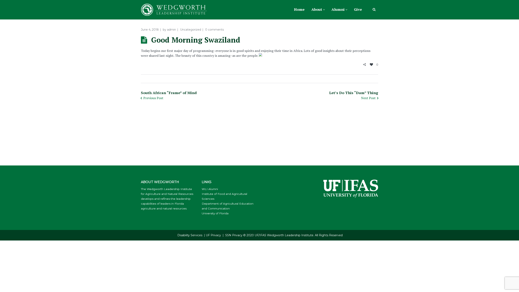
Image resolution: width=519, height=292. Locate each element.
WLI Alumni (210, 189)
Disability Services (189, 235)
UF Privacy (213, 235)
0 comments (214, 29)
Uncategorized (190, 29)
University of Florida (215, 213)
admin (171, 29)
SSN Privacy (233, 235)
